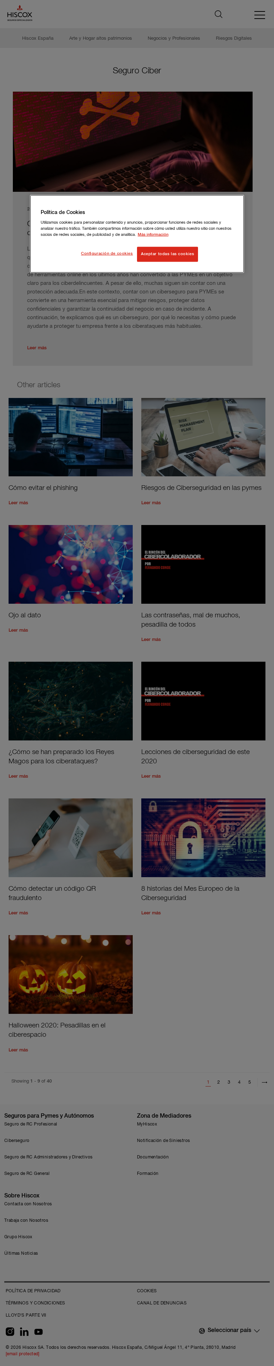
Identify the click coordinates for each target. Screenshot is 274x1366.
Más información (153, 235)
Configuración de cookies (107, 254)
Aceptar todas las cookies (167, 254)
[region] (137, 234)
